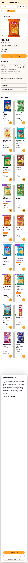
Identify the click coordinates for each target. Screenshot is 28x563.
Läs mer (3, 76)
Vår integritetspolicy (9, 396)
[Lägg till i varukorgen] (10, 122)
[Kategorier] (2, 2)
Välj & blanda (6, 170)
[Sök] (3, 6)
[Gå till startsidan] (14, 2)
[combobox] (10, 6)
